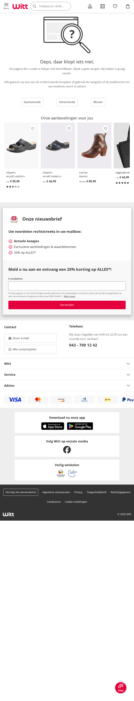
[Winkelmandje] (127, 6)
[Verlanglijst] (115, 6)
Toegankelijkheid (96, 492)
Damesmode (32, 102)
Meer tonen (69, 296)
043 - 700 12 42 (83, 345)
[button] (6, 6)
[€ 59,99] (21, 146)
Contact (10, 327)
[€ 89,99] (94, 146)
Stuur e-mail (21, 339)
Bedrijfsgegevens (121, 492)
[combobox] (56, 6)
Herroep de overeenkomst (21, 492)
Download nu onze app (67, 417)
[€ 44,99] (58, 146)
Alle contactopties (24, 349)
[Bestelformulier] (102, 6)
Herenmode (67, 102)
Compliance (54, 501)
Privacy (78, 492)
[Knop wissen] (67, 6)
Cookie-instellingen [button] (76, 501)
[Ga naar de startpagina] (20, 6)
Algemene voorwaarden (56, 492)
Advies (9, 385)
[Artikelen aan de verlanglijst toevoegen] (32, 128)
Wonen (98, 102)
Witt (7, 363)
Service (10, 374)
